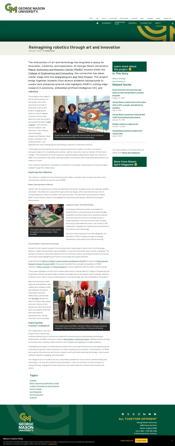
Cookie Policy (52, 444)
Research (133, 23)
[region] (87, 440)
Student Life (146, 23)
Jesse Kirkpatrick (60, 267)
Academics (106, 23)
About (158, 23)
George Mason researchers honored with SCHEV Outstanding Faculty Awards (128, 115)
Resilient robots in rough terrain (125, 124)
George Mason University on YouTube (149, 414)
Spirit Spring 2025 (36, 395)
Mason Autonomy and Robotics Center (44, 383)
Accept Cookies (141, 440)
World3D (35, 298)
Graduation (167, 18)
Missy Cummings (43, 267)
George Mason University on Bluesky (155, 414)
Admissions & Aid (120, 23)
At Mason (33, 397)
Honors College (36, 389)
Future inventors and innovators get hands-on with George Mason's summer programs (128, 93)
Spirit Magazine (36, 392)
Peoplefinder (124, 18)
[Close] (172, 440)
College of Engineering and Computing (44, 386)
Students (33, 380)
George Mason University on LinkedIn (144, 414)
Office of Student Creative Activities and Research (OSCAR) (64, 261)
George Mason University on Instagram (139, 414)
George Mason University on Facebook (123, 414)
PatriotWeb (113, 18)
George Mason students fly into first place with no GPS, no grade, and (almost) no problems (129, 105)
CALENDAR (150, 18)
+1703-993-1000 (151, 431)
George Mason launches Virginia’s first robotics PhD (127, 132)
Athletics (134, 18)
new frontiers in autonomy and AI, (76, 339)
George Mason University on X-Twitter (128, 414)
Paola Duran (50, 51)
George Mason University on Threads (133, 414)
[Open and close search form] (172, 23)
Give (97, 18)
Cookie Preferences (127, 440)
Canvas (103, 18)
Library (158, 18)
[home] (97, 23)
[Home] (24, 8)
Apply (91, 18)
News (142, 18)
